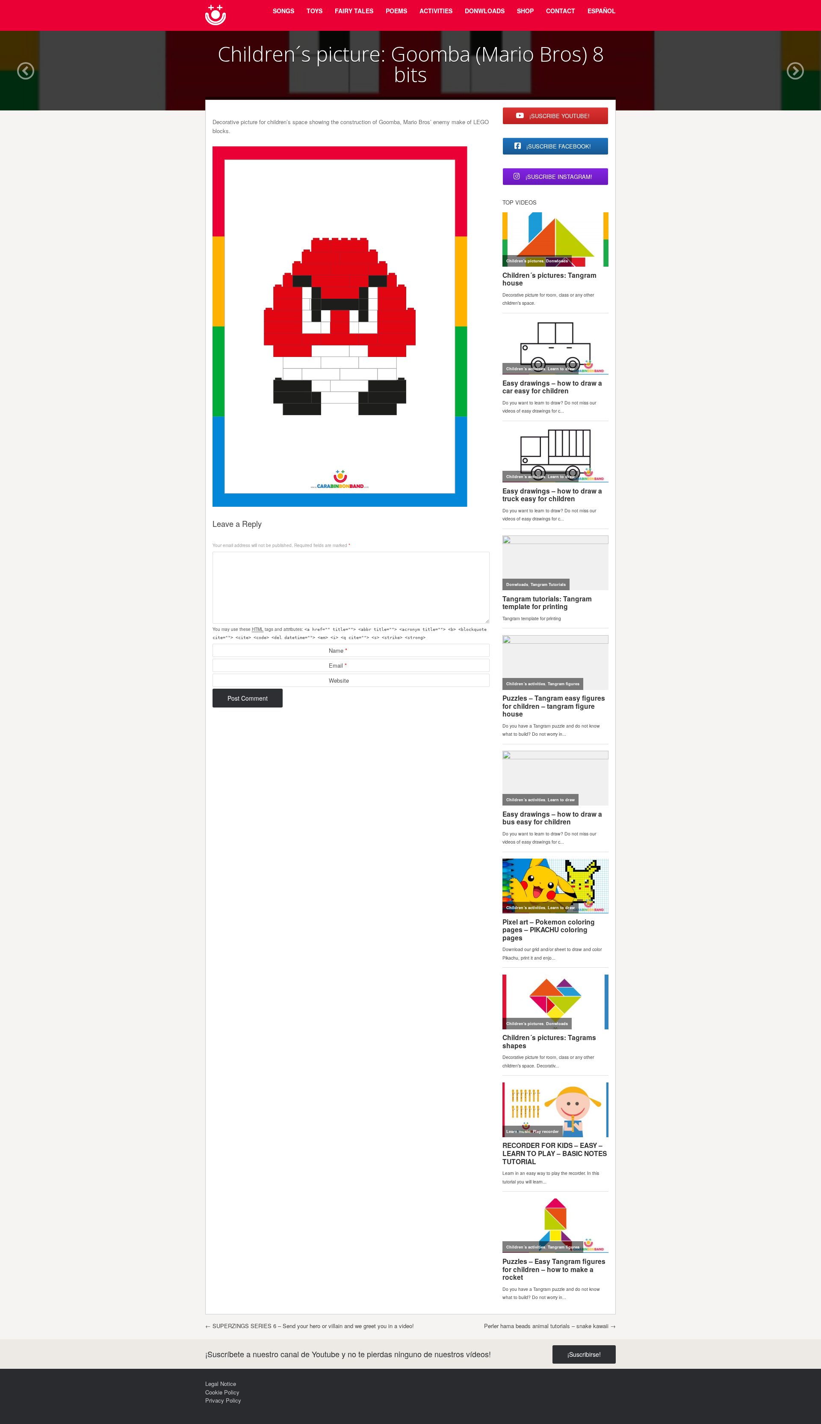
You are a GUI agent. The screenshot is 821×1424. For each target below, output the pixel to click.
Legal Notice (220, 1383)
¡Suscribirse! (584, 1354)
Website (339, 680)
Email (338, 665)
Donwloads (485, 10)
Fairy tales (354, 10)
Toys (314, 10)
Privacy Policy (223, 1400)
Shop (525, 10)
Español (602, 10)
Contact (560, 10)
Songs (283, 10)
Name (338, 650)
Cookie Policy (222, 1392)
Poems (396, 10)
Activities (435, 10)
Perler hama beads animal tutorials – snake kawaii (550, 1326)
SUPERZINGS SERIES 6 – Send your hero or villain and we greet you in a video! (309, 1326)
